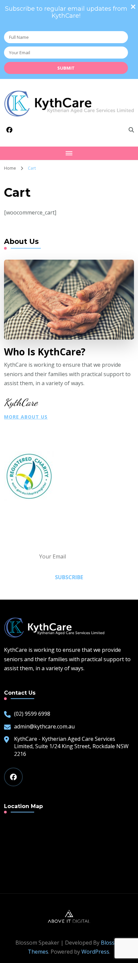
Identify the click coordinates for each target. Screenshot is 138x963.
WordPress (95, 951)
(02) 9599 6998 (32, 713)
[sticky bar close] (133, 6)
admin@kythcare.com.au (44, 726)
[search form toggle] (131, 130)
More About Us (26, 417)
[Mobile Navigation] (69, 153)
